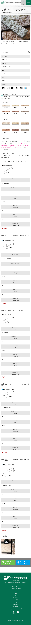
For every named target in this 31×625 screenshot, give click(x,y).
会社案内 (15, 602)
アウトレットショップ (15, 609)
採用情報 (15, 606)
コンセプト (16, 595)
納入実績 (15, 600)
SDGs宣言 (15, 604)
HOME (15, 593)
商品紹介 (15, 597)
